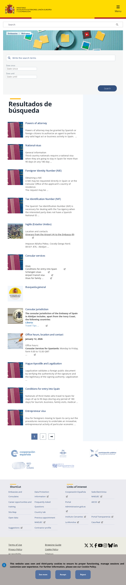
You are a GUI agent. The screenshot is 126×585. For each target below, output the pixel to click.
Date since (10, 65)
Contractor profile (43, 527)
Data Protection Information (42, 494)
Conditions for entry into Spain (41, 268)
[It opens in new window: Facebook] (95, 545)
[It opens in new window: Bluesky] (110, 545)
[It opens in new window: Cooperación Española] (23, 453)
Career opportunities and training (20, 504)
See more (43, 574)
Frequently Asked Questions (43, 504)
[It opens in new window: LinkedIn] (116, 545)
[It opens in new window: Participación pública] (103, 453)
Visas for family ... (34, 278)
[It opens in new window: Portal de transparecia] (63, 466)
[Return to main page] (30, 8)
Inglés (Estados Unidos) (38, 224)
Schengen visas (33, 272)
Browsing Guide (53, 544)
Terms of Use (15, 544)
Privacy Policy (15, 549)
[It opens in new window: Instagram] (105, 545)
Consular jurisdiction (36, 309)
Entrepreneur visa (35, 411)
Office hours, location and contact (44, 334)
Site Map (12, 512)
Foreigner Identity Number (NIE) (43, 170)
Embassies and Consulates (15, 494)
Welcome (25, 33)
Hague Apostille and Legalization (43, 363)
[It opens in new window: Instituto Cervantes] (63, 453)
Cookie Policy (51, 549)
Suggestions (14, 527)
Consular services (35, 255)
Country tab (40, 512)
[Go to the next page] (52, 437)
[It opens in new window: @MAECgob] (86, 545)
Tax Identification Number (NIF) (43, 199)
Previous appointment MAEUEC (45, 520)
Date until (10, 73)
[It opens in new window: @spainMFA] (91, 545)
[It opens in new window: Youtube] (100, 545)
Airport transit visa (35, 275)
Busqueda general (35, 287)
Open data (13, 517)
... (26, 354)
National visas (33, 145)
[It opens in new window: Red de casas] (23, 466)
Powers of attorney (36, 123)
